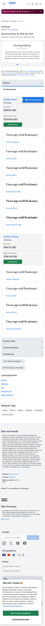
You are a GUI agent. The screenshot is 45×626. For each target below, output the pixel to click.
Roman (20, 410)
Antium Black (11, 208)
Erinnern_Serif (7, 415)
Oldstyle (29, 410)
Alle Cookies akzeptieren (21, 613)
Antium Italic (11, 158)
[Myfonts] (12, 4)
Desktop (4, 380)
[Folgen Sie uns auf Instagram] (5, 543)
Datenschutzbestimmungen (13, 606)
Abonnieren (33, 537)
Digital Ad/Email (7, 395)
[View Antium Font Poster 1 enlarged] (23, 52)
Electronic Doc (6, 391)
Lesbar (4, 410)
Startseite (4, 21)
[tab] (17, 64)
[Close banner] (40, 11)
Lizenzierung (8, 354)
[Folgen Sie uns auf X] (11, 543)
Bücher (12, 410)
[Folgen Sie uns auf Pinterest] (18, 543)
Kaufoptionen (13, 124)
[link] (36, 4)
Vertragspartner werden (11, 571)
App (2, 388)
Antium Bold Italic (13, 191)
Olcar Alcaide (30, 71)
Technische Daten (10, 347)
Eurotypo (13, 21)
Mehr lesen (5, 519)
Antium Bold (11, 175)
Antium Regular (12, 142)
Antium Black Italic (14, 224)
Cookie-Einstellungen (20, 619)
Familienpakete (9, 89)
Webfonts (4, 384)
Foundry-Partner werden (11, 566)
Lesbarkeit (38, 410)
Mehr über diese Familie (26, 75)
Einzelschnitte (9, 341)
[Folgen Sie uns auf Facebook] (25, 543)
